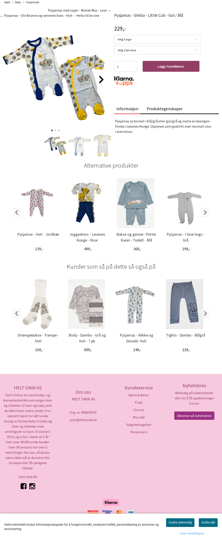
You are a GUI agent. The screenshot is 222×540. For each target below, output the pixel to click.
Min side (139, 417)
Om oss (138, 410)
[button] (52, 130)
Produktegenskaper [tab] (165, 108)
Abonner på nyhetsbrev (194, 415)
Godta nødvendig (180, 522)
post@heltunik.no (83, 420)
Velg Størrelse (127, 50)
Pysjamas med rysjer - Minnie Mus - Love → (79, 10)
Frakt (139, 402)
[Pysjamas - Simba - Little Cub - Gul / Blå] (55, 77)
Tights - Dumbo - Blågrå (185, 335)
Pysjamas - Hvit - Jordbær (38, 234)
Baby (18, 2)
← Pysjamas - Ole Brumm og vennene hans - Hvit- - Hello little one (49, 15)
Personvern (138, 432)
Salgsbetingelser (139, 424)
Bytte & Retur (139, 395)
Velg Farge (125, 39)
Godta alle (208, 522)
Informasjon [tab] (127, 108)
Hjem (7, 2)
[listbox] (157, 39)
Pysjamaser (32, 2)
